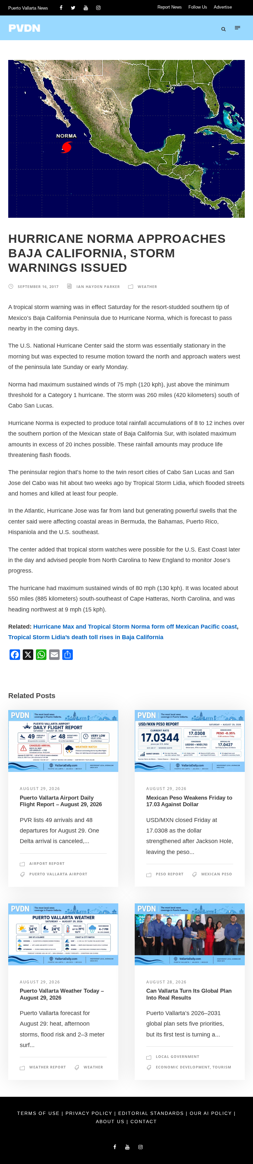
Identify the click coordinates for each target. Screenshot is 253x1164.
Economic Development (183, 1067)
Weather (147, 286)
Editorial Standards (152, 1113)
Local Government (177, 1056)
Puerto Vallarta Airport (58, 873)
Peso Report (169, 873)
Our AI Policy (211, 1113)
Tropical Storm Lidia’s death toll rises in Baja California (85, 637)
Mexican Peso (216, 873)
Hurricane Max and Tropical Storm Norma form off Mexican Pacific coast (135, 626)
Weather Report (47, 1067)
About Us (111, 1121)
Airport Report (47, 863)
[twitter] (73, 8)
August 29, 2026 (40, 788)
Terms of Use (39, 1113)
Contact (143, 1121)
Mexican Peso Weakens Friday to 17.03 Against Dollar (189, 801)
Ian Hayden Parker (98, 286)
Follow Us (197, 7)
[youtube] (86, 8)
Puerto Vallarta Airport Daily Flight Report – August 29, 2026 (61, 801)
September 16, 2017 (38, 286)
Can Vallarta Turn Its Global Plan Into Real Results (189, 994)
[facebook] (61, 8)
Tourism (221, 1067)
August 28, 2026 (166, 982)
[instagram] (98, 8)
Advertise (223, 7)
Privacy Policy (90, 1113)
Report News (169, 7)
